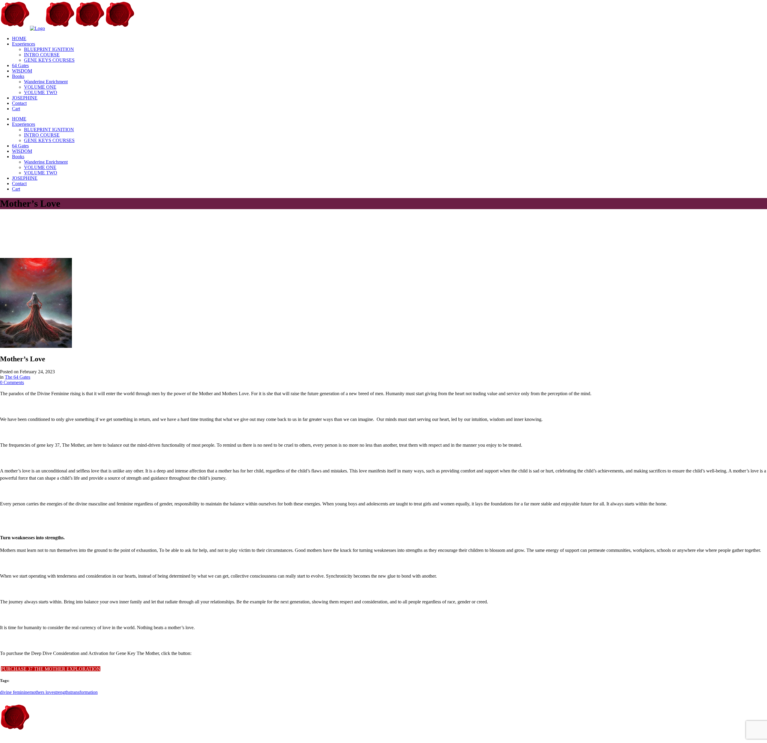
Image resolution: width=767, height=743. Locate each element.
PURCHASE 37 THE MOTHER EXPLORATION (50, 668)
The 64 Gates (17, 377)
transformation (84, 692)
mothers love (41, 692)
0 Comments (12, 382)
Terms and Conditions (104, 740)
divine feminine (14, 692)
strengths (62, 692)
